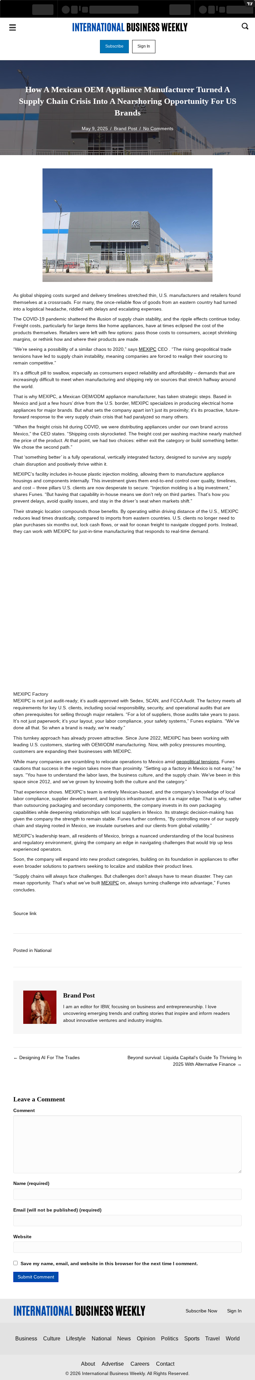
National (42, 950)
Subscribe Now (201, 1310)
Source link (25, 913)
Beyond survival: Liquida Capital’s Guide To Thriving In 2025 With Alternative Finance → (185, 1061)
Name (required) (31, 1183)
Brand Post (125, 128)
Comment (24, 1110)
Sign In (234, 1310)
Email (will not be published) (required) (57, 1210)
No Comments (158, 128)
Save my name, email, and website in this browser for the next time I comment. (109, 1263)
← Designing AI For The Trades (46, 1057)
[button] (114, 46)
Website (22, 1236)
